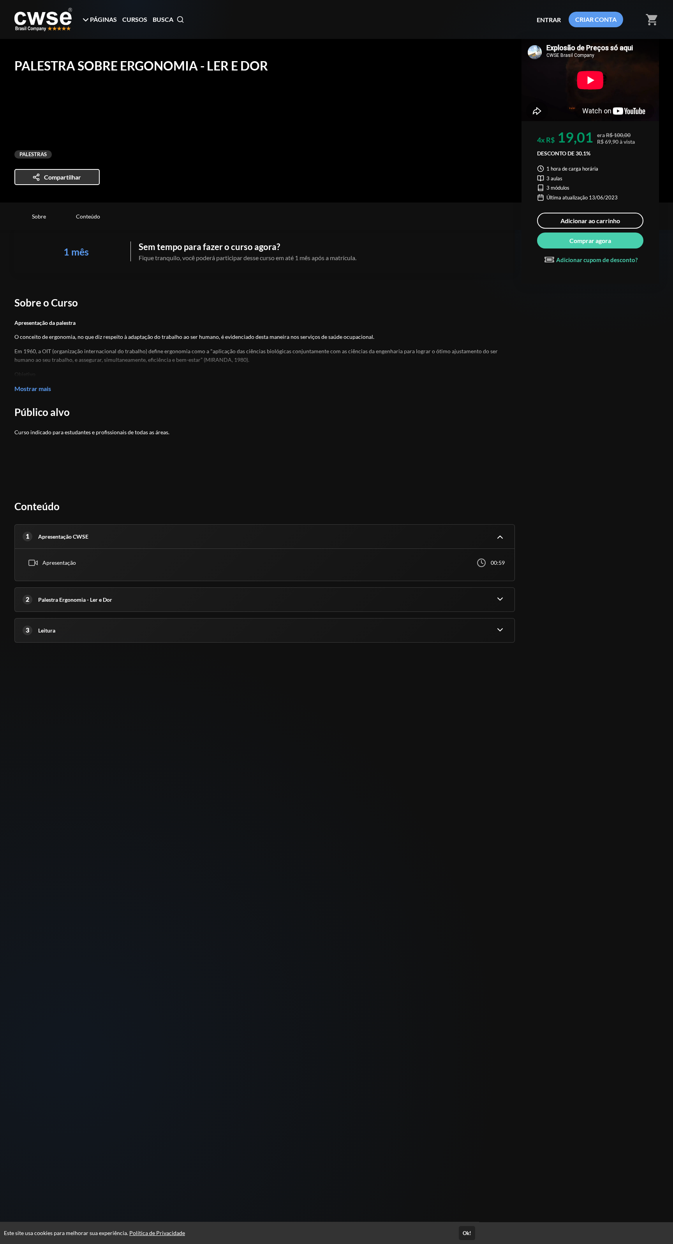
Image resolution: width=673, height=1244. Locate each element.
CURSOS (134, 19)
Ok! (467, 1233)
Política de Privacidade (157, 1233)
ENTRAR (549, 19)
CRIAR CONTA (596, 19)
